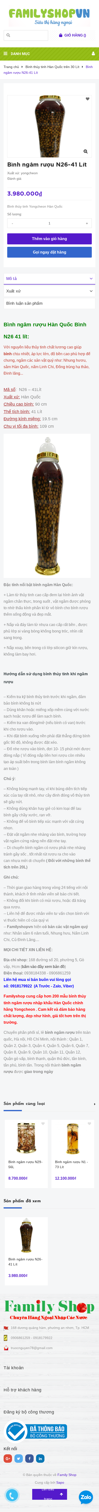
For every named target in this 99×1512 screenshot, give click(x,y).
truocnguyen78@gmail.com (32, 1348)
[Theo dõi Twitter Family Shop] (18, 1458)
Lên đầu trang (48, 1494)
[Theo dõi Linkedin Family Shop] (40, 1458)
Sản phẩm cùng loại (24, 1104)
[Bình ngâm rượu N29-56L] (26, 1138)
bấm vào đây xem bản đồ (43, 967)
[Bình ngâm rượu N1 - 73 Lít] (72, 1138)
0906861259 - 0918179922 (31, 1338)
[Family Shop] (49, 1309)
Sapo (60, 1482)
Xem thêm (94, 1103)
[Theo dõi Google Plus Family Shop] (8, 1458)
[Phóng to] (86, 151)
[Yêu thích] (87, 99)
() (75, 35)
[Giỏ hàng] (60, 35)
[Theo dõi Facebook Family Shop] (29, 1458)
